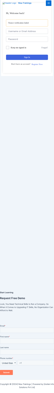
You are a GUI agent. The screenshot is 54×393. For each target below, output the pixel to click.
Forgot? (44, 47)
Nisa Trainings (24, 3)
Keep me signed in (18, 47)
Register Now (37, 64)
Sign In (27, 57)
